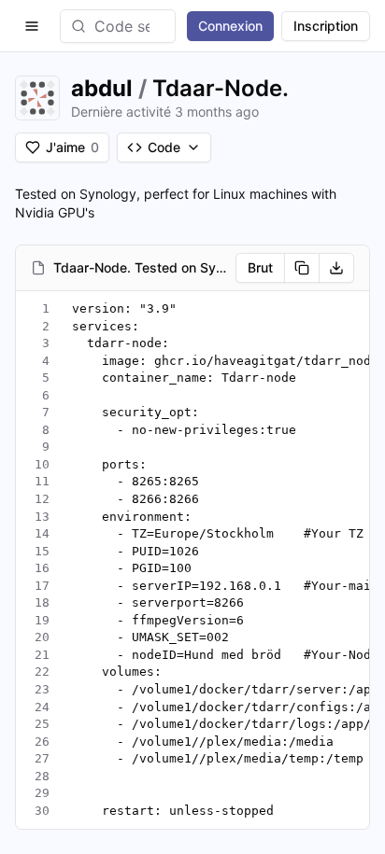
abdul (102, 88)
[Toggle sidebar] (32, 26)
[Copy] (302, 268)
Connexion (230, 26)
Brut (260, 267)
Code (164, 147)
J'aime (72, 147)
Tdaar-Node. (220, 88)
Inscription (325, 26)
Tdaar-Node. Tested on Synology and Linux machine (140, 267)
